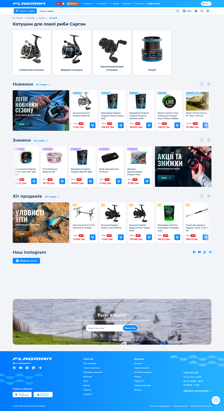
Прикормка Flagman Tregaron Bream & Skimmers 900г (139, 116)
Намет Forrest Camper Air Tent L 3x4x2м (196, 114)
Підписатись (130, 328)
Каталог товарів (27, 11)
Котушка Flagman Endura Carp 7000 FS (111, 226)
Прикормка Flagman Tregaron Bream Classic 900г (112, 116)
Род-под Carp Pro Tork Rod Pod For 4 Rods (84, 226)
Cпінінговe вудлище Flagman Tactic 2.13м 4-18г (197, 228)
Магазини (127, 4)
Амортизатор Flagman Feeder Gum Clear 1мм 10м (25, 172)
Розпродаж (74, 4)
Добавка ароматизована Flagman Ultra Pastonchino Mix (135, 172)
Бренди (116, 4)
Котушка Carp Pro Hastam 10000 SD (81, 114)
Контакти (139, 4)
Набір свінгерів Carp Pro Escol (109, 170)
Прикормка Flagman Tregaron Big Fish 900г (82, 170)
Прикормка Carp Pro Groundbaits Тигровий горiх (168, 228)
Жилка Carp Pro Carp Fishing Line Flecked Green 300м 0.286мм (168, 116)
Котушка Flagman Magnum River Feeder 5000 (139, 228)
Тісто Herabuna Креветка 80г (49, 170)
